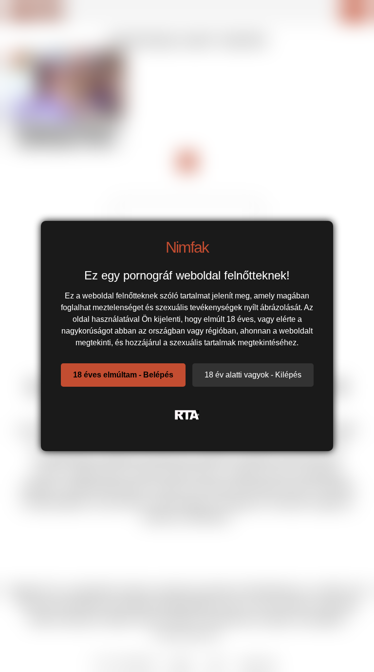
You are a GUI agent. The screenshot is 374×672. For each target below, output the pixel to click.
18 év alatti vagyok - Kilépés (253, 375)
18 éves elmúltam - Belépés (123, 375)
